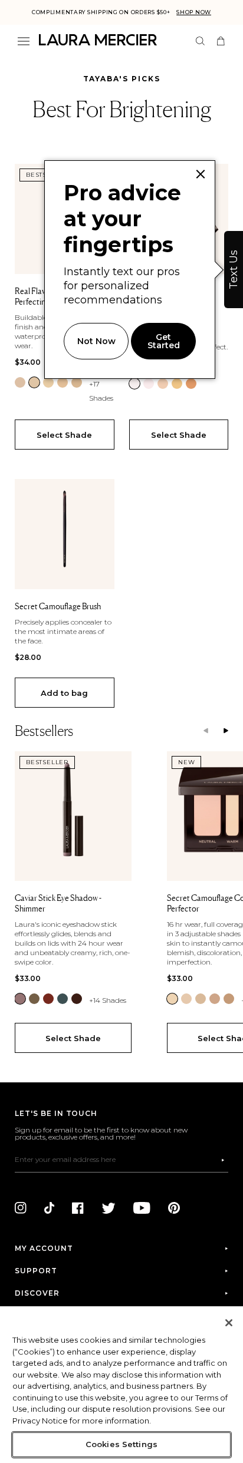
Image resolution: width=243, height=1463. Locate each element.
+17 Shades (101, 390)
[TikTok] (49, 1208)
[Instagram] (21, 1208)
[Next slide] (226, 731)
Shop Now (193, 12)
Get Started (163, 341)
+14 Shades (107, 1000)
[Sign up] (223, 1160)
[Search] (200, 41)
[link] (20, 382)
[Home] (98, 39)
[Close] (229, 1323)
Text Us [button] (233, 269)
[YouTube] (141, 1208)
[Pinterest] (174, 1208)
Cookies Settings (121, 1444)
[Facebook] (78, 1208)
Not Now (96, 341)
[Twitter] (108, 1208)
